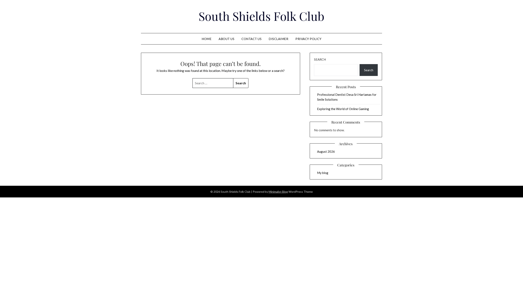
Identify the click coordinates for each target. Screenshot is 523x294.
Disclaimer (278, 39)
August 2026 (326, 151)
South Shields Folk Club (261, 16)
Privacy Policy (308, 39)
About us (226, 39)
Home (206, 39)
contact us (251, 39)
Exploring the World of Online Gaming (343, 109)
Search (320, 59)
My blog (322, 173)
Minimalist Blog (278, 191)
